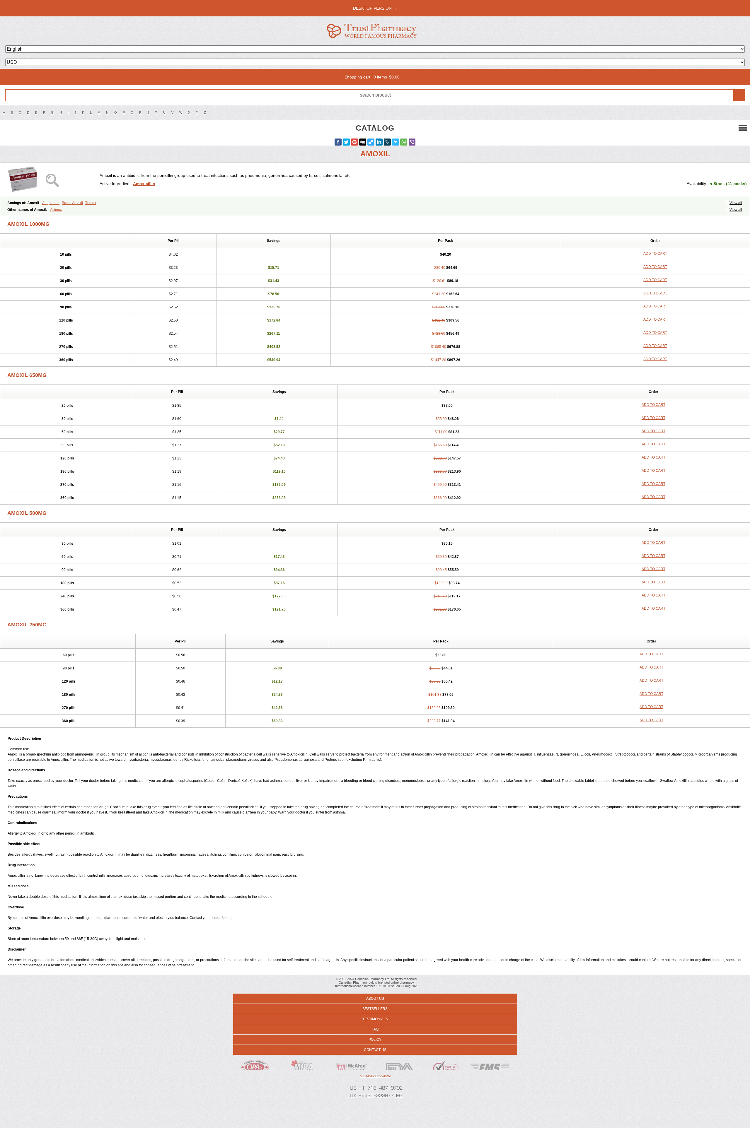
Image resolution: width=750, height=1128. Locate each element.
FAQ (375, 1029)
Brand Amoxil (72, 203)
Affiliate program (375, 1075)
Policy (375, 1040)
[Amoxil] (52, 179)
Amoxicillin (144, 183)
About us (375, 999)
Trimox (90, 203)
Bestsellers (375, 1009)
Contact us (375, 1050)
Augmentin (50, 203)
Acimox (56, 210)
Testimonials (375, 1019)
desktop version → (375, 8)
